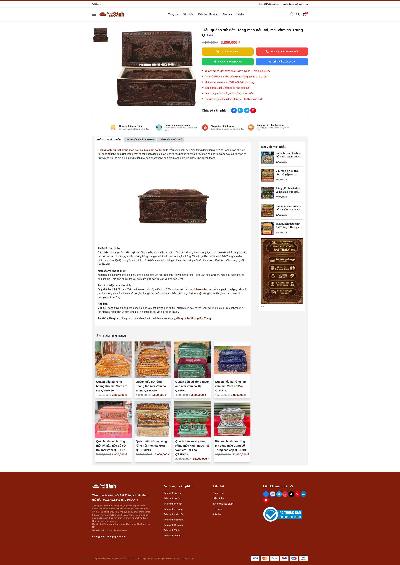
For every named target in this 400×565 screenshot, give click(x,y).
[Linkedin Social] (303, 494)
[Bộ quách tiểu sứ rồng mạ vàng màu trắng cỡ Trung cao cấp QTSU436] (232, 419)
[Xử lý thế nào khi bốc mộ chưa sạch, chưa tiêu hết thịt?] (267, 158)
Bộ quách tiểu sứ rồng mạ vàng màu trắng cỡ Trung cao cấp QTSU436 (231, 446)
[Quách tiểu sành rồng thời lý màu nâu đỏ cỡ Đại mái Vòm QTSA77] (113, 419)
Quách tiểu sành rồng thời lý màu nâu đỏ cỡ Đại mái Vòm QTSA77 (111, 446)
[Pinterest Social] (297, 494)
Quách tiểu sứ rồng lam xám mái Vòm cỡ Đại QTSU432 (231, 386)
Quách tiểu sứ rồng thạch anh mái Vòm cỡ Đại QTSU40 (192, 386)
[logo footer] (121, 486)
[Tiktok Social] (291, 494)
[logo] (111, 14)
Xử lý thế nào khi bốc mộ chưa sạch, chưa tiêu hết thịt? (288, 156)
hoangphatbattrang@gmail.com (294, 4)
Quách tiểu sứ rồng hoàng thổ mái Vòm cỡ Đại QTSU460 (111, 386)
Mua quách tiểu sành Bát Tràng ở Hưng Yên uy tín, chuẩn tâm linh (289, 227)
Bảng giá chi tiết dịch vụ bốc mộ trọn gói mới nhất (288, 192)
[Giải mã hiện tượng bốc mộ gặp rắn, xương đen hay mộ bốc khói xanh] (267, 175)
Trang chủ (173, 14)
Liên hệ (240, 14)
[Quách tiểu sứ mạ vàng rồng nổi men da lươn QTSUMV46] (153, 419)
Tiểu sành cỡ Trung (173, 493)
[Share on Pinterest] (253, 110)
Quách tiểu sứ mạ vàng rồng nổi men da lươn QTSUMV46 (151, 446)
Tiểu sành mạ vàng (173, 509)
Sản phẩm (188, 14)
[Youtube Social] (266, 500)
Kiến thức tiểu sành (208, 14)
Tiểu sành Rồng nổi (173, 525)
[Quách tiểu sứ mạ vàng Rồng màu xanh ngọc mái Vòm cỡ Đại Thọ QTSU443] (192, 419)
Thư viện (227, 14)
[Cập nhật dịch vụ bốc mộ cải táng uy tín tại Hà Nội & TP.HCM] (267, 210)
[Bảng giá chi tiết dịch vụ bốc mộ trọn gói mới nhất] (267, 193)
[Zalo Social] (272, 494)
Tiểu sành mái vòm (173, 519)
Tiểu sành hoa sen (173, 503)
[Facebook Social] (266, 494)
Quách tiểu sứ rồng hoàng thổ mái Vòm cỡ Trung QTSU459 (151, 386)
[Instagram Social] (285, 494)
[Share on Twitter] (247, 110)
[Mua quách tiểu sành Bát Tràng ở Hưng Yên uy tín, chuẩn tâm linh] (267, 228)
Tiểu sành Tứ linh (172, 530)
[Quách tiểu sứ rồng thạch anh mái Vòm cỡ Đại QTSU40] (192, 359)
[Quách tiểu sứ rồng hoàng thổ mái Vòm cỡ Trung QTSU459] (153, 359)
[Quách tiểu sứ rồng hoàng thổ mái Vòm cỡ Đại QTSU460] (113, 359)
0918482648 (269, 4)
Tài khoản (96, 4)
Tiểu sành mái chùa (173, 514)
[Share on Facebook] (234, 110)
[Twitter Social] (279, 494)
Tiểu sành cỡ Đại (172, 498)
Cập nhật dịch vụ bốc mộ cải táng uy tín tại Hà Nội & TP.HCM (288, 209)
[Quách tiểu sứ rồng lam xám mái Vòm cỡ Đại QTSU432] (232, 359)
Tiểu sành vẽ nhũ (172, 535)
